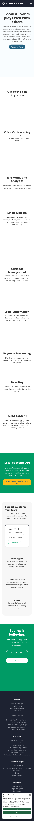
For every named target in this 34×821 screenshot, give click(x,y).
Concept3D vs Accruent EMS (17, 727)
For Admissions (18, 745)
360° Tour (17, 711)
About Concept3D (17, 766)
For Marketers (18, 743)
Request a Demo (17, 47)
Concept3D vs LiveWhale (17, 722)
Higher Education (17, 740)
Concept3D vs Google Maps (17, 725)
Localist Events (17, 706)
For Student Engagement (18, 748)
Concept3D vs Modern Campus (17, 720)
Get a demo (14, 542)
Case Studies (17, 775)
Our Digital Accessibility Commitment (17, 768)
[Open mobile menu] (31, 3)
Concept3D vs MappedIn (17, 730)
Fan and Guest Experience (17, 750)
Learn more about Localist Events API (17, 482)
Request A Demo (17, 653)
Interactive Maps (17, 703)
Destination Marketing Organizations (17, 755)
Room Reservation (17, 708)
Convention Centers (17, 752)
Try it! (17, 660)
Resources (17, 770)
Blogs (17, 773)
